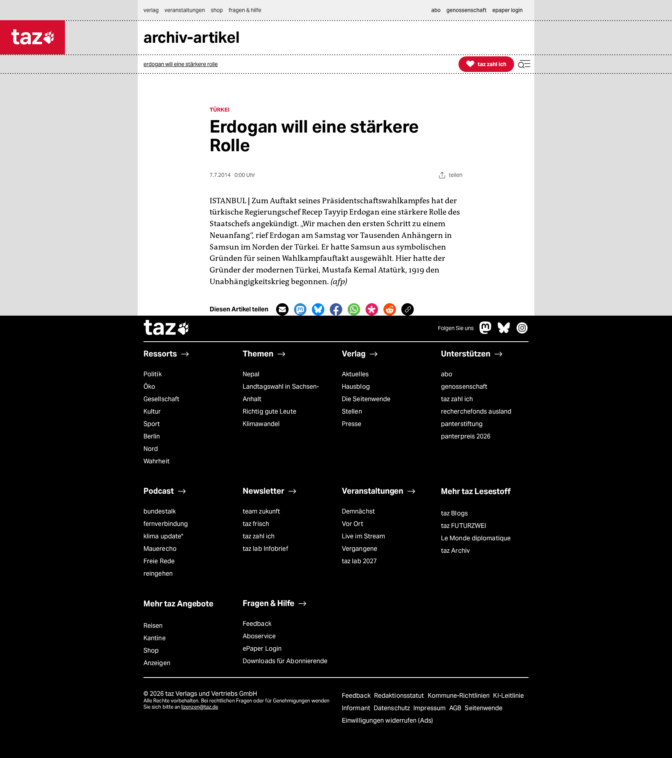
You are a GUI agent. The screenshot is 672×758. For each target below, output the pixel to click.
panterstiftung (462, 424)
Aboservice (259, 636)
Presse (352, 424)
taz (167, 328)
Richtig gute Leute (269, 411)
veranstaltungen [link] (184, 10)
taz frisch (256, 524)
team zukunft (261, 511)
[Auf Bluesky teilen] (318, 309)
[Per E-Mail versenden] (282, 309)
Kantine (155, 638)
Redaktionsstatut (400, 696)
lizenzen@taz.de (199, 707)
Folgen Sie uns (456, 328)
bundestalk (160, 511)
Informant (357, 708)
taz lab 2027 (359, 561)
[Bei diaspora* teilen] (372, 309)
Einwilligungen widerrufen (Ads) (387, 720)
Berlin (152, 436)
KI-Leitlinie (508, 696)
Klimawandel (261, 424)
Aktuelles (355, 374)
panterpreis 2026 (466, 436)
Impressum (430, 708)
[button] (524, 64)
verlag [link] (151, 10)
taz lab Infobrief (265, 549)
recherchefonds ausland (476, 411)
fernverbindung (166, 524)
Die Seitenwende (366, 399)
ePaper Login (262, 648)
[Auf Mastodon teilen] (300, 309)
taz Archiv (455, 551)
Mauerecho (160, 549)
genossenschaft (464, 386)
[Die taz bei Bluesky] (504, 331)
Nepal (251, 374)
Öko (149, 386)
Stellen (352, 411)
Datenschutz (392, 708)
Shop (151, 650)
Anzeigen (157, 663)
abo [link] (436, 10)
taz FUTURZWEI (463, 526)
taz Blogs (454, 513)
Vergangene (359, 549)
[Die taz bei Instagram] (522, 331)
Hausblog (356, 386)
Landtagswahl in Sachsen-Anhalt (281, 392)
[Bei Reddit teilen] (389, 309)
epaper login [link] (507, 10)
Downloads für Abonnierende (285, 661)
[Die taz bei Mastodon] (486, 331)
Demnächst (358, 511)
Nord (151, 449)
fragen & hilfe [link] (245, 10)
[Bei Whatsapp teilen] (354, 309)
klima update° (163, 536)
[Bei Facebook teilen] (336, 309)
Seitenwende (483, 708)
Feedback (257, 624)
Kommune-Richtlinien (460, 696)
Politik (153, 374)
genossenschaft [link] (466, 10)
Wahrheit (157, 461)
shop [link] (217, 10)
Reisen (153, 626)
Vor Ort (352, 524)
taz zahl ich (457, 399)
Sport (152, 424)
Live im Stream (363, 536)
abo (446, 374)
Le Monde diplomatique (476, 538)
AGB (456, 708)
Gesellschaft (161, 399)
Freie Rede (159, 561)
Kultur (152, 411)
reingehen (158, 573)
